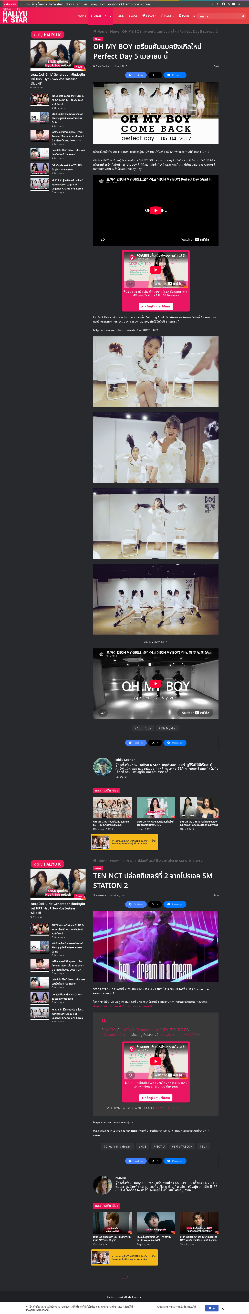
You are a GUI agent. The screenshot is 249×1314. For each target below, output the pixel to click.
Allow (212, 1308)
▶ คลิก (144, 843)
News (114, 31)
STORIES (99, 16)
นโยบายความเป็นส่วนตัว (145, 1306)
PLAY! (185, 16)
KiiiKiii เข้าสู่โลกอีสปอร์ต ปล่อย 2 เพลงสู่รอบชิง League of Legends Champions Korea (68, 184)
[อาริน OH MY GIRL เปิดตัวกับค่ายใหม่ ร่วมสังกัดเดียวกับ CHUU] (156, 807)
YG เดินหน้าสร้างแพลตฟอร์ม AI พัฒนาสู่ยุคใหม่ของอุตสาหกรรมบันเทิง (67, 118)
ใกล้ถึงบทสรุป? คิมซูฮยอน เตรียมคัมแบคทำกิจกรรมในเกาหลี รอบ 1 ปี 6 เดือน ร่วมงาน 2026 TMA (68, 136)
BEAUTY (150, 16)
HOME (82, 16)
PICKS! (167, 16)
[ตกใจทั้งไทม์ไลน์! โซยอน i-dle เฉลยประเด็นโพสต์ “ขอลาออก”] (39, 154)
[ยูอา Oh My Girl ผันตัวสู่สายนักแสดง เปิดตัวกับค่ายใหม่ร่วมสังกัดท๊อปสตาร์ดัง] (199, 807)
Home (101, 31)
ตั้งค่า (52, 1309)
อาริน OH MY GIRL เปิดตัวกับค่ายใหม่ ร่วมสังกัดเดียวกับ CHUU (155, 823)
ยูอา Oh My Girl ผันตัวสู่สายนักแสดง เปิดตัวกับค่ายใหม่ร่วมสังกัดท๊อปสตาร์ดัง (199, 823)
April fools (144, 728)
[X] (125, 777)
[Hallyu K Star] (15, 15)
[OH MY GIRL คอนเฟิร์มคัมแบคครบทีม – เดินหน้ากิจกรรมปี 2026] (112, 807)
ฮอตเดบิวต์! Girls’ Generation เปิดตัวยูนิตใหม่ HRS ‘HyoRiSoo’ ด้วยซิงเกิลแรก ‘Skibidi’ (57, 79)
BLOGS (133, 16)
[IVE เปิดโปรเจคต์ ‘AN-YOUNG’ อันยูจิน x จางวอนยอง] (39, 169)
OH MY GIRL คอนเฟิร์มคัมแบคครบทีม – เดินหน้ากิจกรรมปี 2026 (111, 823)
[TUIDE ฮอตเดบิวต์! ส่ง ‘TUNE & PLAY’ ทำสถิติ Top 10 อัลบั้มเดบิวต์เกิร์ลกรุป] (39, 100)
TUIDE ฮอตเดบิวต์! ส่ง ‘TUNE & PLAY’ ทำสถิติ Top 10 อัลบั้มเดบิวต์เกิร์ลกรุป (68, 100)
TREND (119, 16)
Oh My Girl (169, 728)
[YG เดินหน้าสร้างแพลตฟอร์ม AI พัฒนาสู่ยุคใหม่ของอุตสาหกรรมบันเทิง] (39, 118)
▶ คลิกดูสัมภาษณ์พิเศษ (156, 306)
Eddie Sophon (103, 66)
